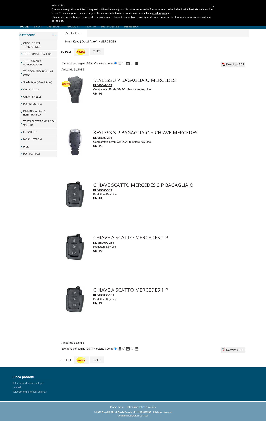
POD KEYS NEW (32, 104)
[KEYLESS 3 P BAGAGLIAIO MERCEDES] (75, 78)
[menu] (32, 387)
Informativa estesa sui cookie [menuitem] (141, 407)
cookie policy (160, 13)
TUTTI (97, 51)
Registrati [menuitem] (132, 26)
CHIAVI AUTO (31, 89)
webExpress (133, 415)
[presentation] (74, 33)
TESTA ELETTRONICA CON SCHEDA (39, 123)
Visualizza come (103, 63)
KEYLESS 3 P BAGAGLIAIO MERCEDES (134, 80)
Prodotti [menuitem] (73, 26)
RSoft (145, 415)
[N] (81, 52)
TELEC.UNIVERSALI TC (37, 54)
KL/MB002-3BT (102, 137)
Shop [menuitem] (38, 26)
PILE (26, 146)
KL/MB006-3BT (102, 190)
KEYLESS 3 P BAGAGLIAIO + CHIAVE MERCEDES (145, 132)
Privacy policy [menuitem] (117, 407)
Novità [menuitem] (91, 26)
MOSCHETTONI (32, 139)
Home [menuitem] (24, 26)
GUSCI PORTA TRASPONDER (32, 45)
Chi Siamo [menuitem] (54, 26)
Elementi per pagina (73, 63)
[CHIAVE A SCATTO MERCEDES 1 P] (75, 287)
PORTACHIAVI (31, 154)
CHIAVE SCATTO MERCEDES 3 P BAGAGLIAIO (143, 185)
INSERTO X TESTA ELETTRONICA (34, 113)
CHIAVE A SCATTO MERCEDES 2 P (130, 237)
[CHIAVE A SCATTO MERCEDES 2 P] (75, 235)
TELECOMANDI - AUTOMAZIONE (33, 63)
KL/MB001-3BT (102, 85)
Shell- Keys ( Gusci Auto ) (37, 82)
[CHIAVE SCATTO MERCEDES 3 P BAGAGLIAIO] (75, 182)
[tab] (38, 45)
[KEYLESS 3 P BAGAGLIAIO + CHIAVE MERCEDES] (75, 130)
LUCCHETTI (30, 132)
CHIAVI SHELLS (32, 96)
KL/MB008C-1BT (103, 294)
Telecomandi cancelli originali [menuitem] (29, 391)
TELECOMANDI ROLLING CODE (38, 73)
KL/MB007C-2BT (103, 242)
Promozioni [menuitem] (110, 26)
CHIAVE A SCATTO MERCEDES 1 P (130, 290)
